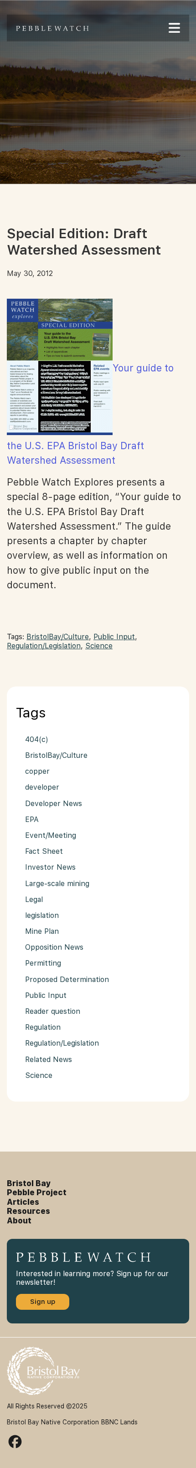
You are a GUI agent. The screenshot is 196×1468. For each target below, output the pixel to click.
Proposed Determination (67, 979)
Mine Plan (42, 931)
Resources (28, 1211)
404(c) (36, 739)
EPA (32, 819)
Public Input (114, 636)
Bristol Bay (29, 1183)
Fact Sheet (44, 851)
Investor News (50, 867)
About (19, 1220)
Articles (23, 1202)
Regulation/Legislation (44, 645)
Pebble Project (37, 1192)
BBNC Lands (119, 1422)
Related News (48, 1059)
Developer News (53, 803)
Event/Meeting (50, 835)
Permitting (43, 963)
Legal (34, 899)
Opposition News (54, 947)
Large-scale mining (57, 883)
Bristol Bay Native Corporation (53, 1422)
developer (42, 787)
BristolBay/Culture (57, 636)
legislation (42, 915)
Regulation (43, 1027)
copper (37, 771)
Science (99, 645)
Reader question (52, 1011)
